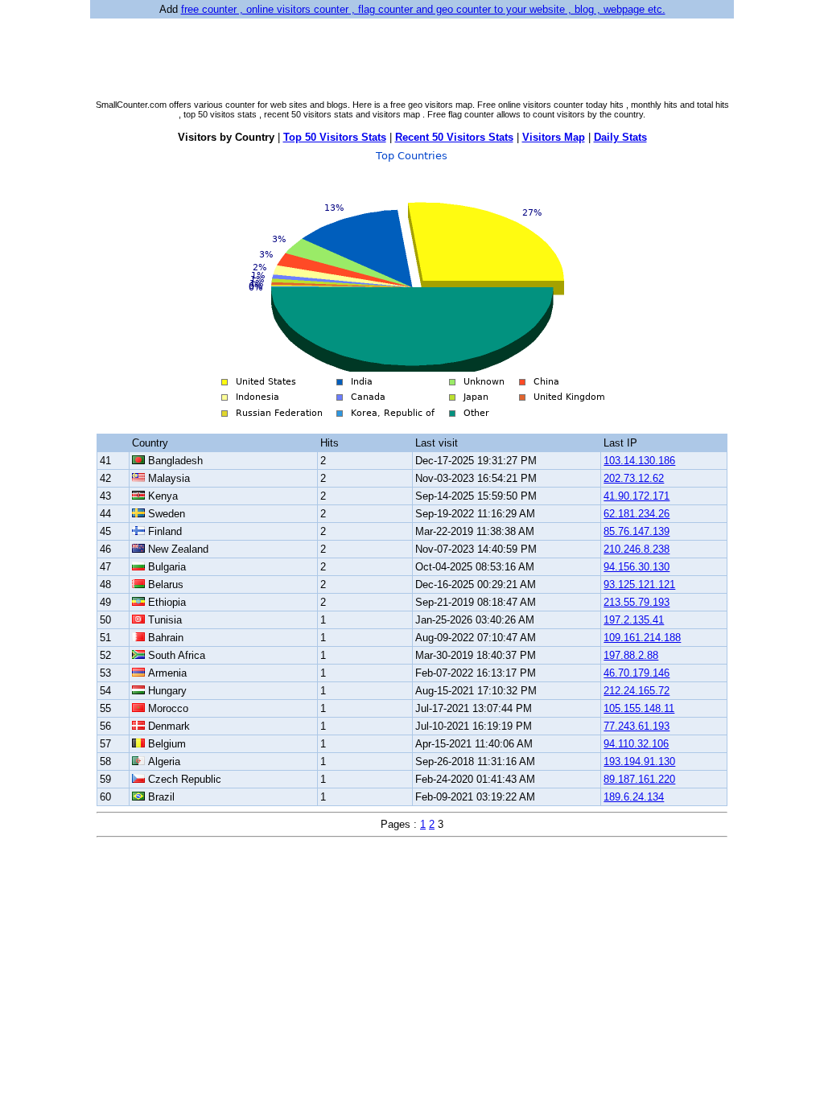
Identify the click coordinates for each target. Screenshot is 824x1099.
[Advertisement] (412, 58)
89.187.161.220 (639, 779)
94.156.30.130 (637, 567)
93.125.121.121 (639, 584)
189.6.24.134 (634, 797)
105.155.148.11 (639, 708)
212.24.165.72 (637, 691)
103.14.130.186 (639, 461)
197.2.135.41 (634, 620)
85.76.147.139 (637, 531)
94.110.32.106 (636, 744)
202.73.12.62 (634, 478)
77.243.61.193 (637, 726)
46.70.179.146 (637, 673)
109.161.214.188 (642, 638)
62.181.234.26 (637, 514)
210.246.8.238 (637, 549)
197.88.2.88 (631, 655)
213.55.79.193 (637, 602)
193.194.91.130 (639, 761)
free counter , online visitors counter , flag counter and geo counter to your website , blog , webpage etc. (423, 9)
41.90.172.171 (637, 496)
